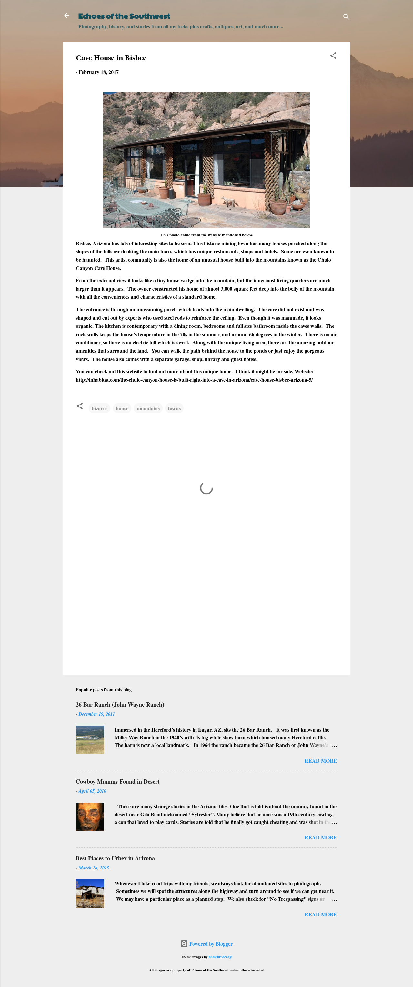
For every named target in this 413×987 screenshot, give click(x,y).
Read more (321, 760)
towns (174, 408)
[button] (333, 56)
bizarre (99, 408)
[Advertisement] (206, 614)
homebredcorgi (220, 957)
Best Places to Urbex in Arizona (115, 858)
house (122, 408)
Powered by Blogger (210, 943)
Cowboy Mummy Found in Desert (118, 781)
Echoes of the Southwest (124, 15)
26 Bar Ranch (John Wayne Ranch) (120, 704)
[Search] (346, 17)
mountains (148, 408)
